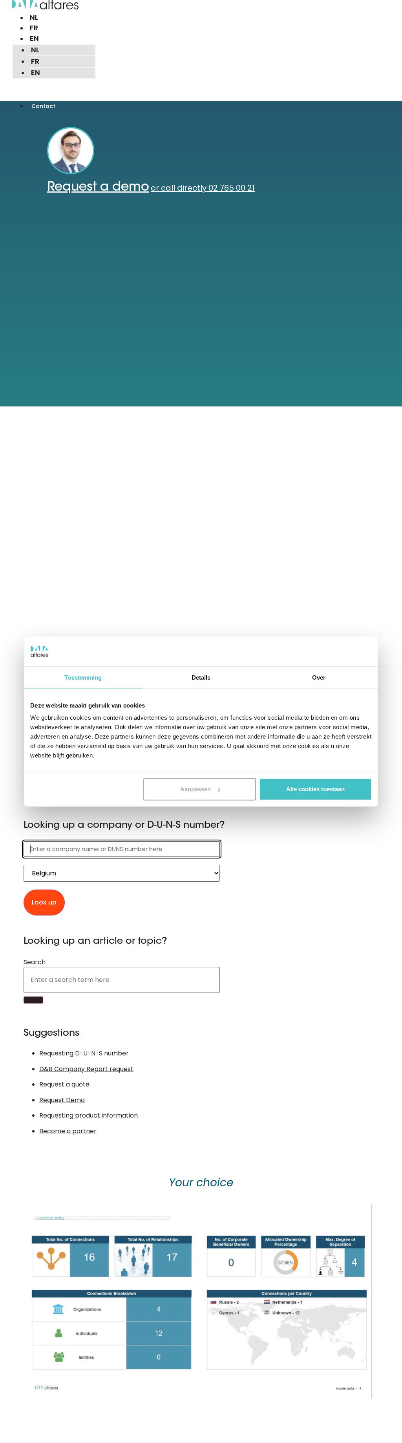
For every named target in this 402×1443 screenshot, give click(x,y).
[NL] (28, 17)
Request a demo (98, 187)
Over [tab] (318, 677)
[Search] (33, 1000)
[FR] (28, 28)
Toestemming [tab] (83, 677)
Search (35, 962)
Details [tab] (201, 677)
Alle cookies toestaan (315, 789)
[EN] (28, 38)
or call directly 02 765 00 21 (203, 187)
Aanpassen (195, 789)
